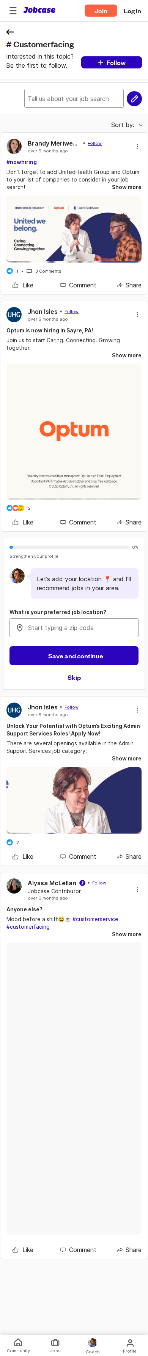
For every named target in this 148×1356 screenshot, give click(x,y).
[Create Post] (134, 98)
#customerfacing (28, 926)
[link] (22, 285)
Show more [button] (127, 187)
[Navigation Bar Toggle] (13, 11)
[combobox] (74, 627)
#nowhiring (21, 162)
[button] (12, 10)
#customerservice (95, 919)
